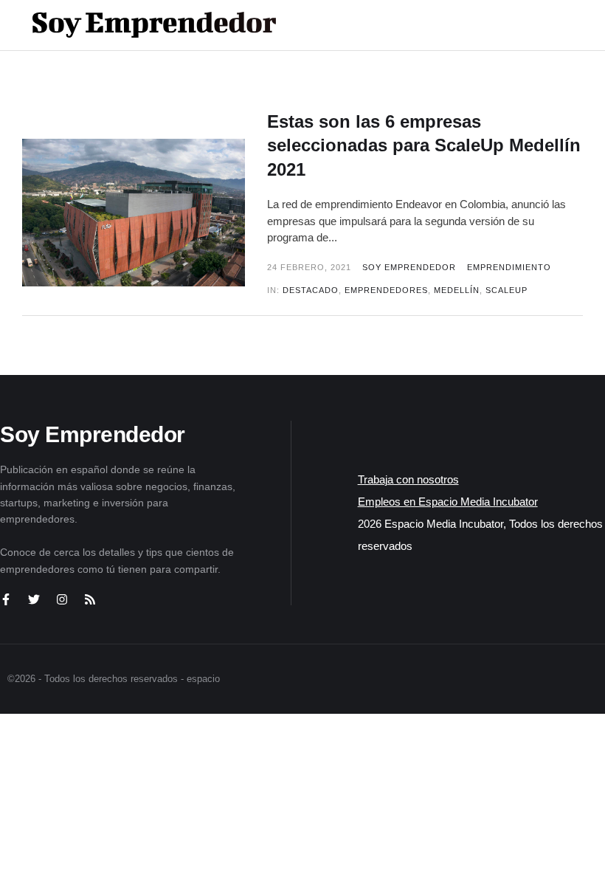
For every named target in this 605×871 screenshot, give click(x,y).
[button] (532, 25)
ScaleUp (506, 290)
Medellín (457, 290)
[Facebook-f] (6, 599)
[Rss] (90, 599)
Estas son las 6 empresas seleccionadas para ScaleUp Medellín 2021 (424, 145)
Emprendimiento (509, 267)
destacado (311, 290)
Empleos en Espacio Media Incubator (448, 501)
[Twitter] (34, 599)
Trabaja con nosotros (408, 479)
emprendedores (386, 290)
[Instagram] (62, 599)
